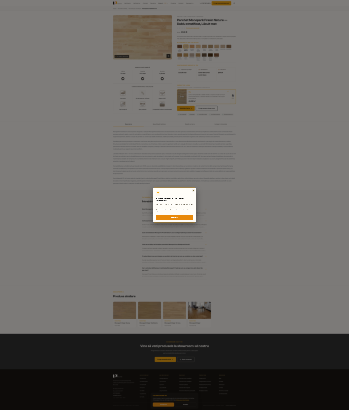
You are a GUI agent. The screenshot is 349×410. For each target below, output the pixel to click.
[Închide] (193, 190)
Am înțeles (174, 217)
